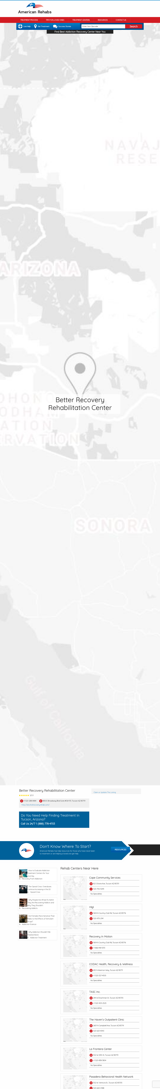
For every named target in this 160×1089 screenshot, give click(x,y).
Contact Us (121, 20)
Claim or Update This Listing (105, 792)
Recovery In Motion (100, 936)
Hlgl (91, 907)
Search (134, 26)
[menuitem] (29, 20)
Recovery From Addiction (32, 879)
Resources (103, 20)
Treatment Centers (81, 20)
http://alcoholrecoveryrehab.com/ (36, 805)
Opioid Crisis (35, 892)
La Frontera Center (100, 1049)
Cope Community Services (104, 877)
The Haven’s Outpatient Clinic (106, 1019)
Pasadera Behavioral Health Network (111, 1076)
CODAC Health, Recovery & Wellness (111, 964)
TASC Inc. (94, 991)
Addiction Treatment (38, 938)
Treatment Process (29, 20)
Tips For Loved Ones (55, 20)
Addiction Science (29, 924)
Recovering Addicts (30, 908)
